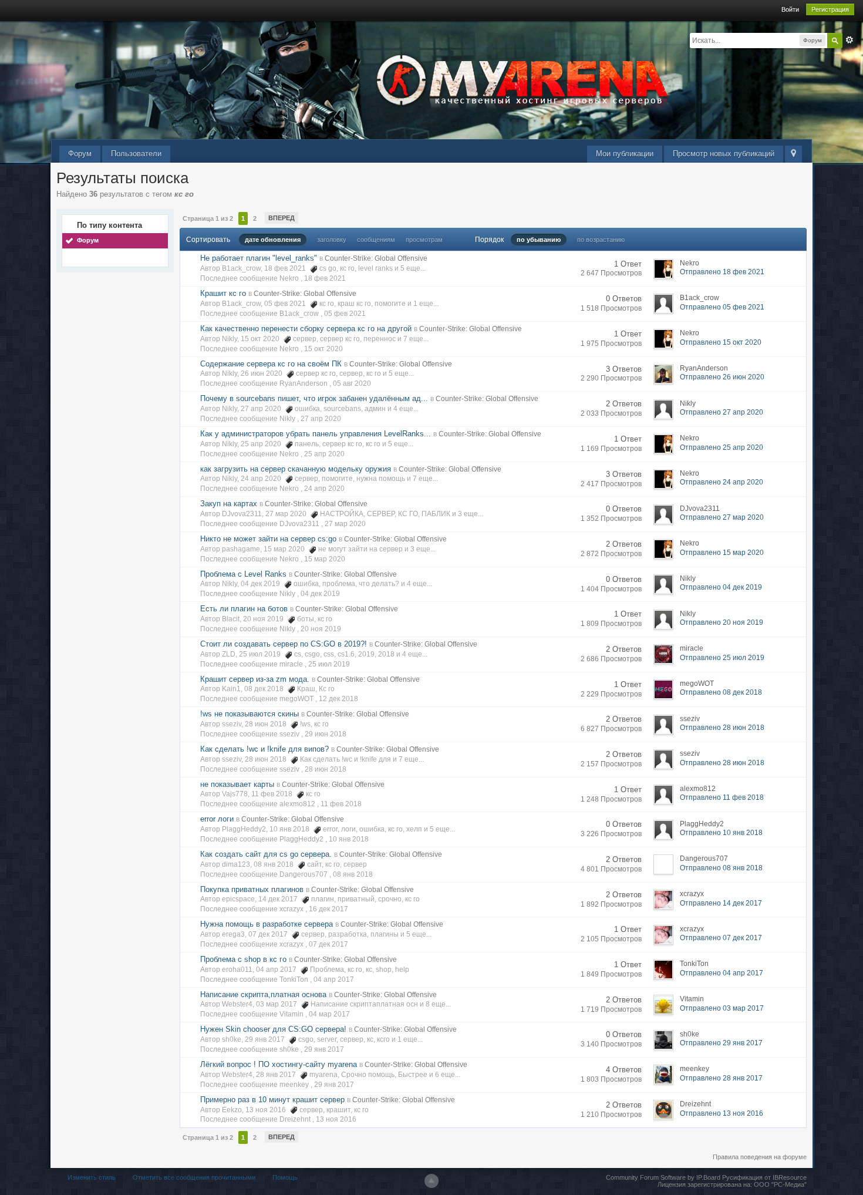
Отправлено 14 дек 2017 (721, 903)
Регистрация (830, 9)
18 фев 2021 (325, 278)
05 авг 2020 (352, 383)
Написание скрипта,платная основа (263, 994)
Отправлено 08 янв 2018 (721, 868)
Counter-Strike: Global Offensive (376, 258)
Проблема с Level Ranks (243, 574)
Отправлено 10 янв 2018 (721, 833)
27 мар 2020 (345, 524)
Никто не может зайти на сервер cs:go (268, 538)
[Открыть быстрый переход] (793, 154)
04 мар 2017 (329, 1014)
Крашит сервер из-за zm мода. (254, 679)
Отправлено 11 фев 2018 (722, 797)
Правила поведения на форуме (760, 1156)
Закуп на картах (228, 503)
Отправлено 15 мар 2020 (722, 552)
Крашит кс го (223, 293)
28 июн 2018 (325, 769)
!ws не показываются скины (249, 713)
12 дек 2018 (338, 699)
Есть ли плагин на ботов (244, 608)
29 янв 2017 (324, 1049)
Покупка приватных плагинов (252, 889)
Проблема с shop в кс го (243, 959)
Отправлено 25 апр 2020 (721, 447)
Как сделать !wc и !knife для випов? (264, 749)
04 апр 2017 (333, 979)
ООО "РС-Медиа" (780, 1184)
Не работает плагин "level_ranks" (258, 258)
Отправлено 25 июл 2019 (722, 658)
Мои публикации (624, 153)
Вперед (281, 217)
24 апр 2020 (324, 488)
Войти (790, 9)
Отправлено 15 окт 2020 (720, 342)
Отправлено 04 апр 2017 (721, 973)
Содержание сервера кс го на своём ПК (271, 363)
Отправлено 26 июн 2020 (722, 377)
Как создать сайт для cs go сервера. (266, 854)
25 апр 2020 (324, 454)
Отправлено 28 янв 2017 (721, 1078)
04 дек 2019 (320, 594)
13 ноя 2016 (336, 1119)
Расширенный (849, 40)
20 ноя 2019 (321, 629)
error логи (217, 818)
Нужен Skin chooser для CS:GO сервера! (273, 1029)
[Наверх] (431, 1181)
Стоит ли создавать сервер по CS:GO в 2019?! (283, 643)
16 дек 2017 (328, 909)
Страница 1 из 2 (208, 218)
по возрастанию (601, 239)
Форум (80, 153)
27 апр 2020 (321, 419)
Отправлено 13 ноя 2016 (721, 1113)
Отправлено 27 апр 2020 (721, 412)
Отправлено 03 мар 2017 (722, 1008)
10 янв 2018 (349, 839)
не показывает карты (237, 784)
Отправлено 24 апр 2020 (721, 482)
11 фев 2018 (341, 804)
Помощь (285, 1177)
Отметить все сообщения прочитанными (194, 1177)
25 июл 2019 (329, 664)
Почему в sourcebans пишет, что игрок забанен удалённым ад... (314, 398)
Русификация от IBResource (763, 1177)
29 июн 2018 (325, 734)
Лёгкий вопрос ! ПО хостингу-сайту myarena (278, 1064)
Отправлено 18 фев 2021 (722, 272)
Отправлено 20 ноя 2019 (721, 622)
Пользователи (136, 153)
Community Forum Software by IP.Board (663, 1177)
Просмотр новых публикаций (723, 153)
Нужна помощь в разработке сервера (266, 924)
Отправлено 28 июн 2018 (722, 727)
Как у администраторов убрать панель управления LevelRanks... (315, 433)
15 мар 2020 (324, 559)
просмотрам (424, 239)
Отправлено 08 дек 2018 (721, 692)
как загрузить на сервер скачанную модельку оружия (295, 468)
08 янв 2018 (353, 874)
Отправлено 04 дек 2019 (721, 587)
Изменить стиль (92, 1177)
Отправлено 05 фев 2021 (722, 307)
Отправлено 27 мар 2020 (722, 517)
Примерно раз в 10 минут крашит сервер (272, 1099)
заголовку (331, 239)
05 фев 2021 (345, 313)
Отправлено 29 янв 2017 (721, 1043)
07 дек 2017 (328, 944)
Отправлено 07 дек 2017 (721, 938)
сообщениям (376, 239)
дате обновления (273, 239)
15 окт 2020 (323, 349)
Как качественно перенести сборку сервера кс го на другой (306, 328)
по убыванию (539, 239)
